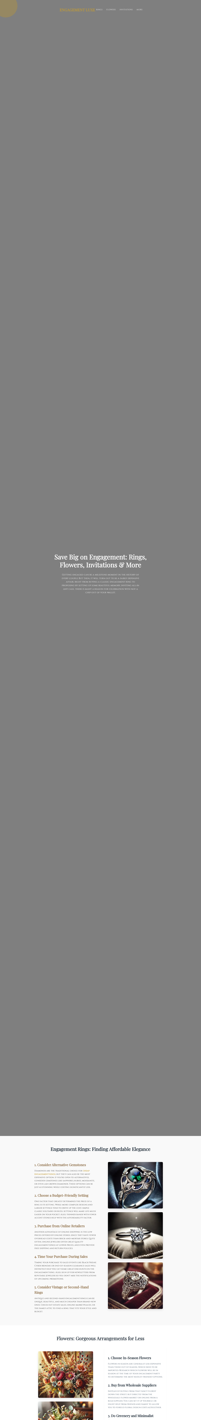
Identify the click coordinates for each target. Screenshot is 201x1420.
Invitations (126, 9)
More (140, 9)
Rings (99, 9)
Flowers (111, 9)
